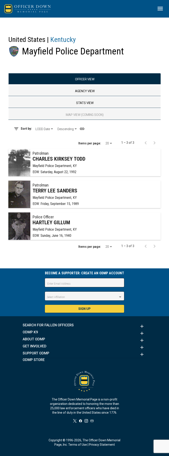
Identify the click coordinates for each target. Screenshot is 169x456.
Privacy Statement (102, 444)
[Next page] (154, 142)
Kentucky (63, 39)
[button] (84, 326)
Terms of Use (77, 444)
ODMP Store (34, 360)
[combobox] (44, 129)
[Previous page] (145, 142)
